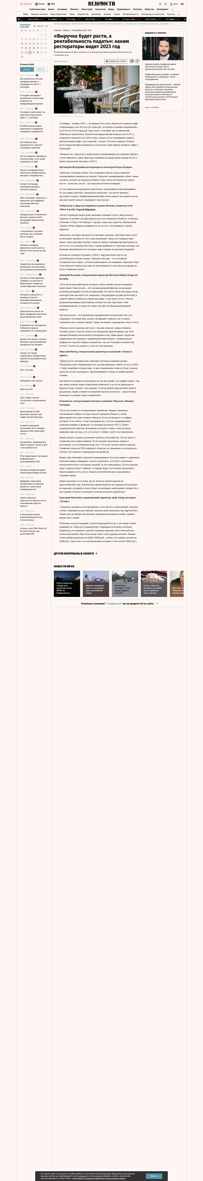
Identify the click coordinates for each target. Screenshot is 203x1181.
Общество (149, 9)
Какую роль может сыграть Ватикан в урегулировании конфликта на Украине (33, 342)
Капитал (107, 14)
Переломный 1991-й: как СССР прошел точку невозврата (97, 24)
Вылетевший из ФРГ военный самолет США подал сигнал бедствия (31, 414)
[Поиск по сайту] (165, 4)
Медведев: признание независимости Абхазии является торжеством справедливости (32, 485)
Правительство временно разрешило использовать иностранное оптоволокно (33, 267)
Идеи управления (58, 14)
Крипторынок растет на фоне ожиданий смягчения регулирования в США (33, 314)
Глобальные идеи (37, 9)
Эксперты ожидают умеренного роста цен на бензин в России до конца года (33, 249)
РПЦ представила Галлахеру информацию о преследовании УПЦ (33, 459)
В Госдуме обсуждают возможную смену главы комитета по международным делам (32, 99)
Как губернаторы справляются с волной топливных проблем (31, 145)
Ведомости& (83, 14)
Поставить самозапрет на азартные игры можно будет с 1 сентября (32, 115)
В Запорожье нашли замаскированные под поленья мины (31, 517)
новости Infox (64, 566)
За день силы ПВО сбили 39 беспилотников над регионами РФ (33, 531)
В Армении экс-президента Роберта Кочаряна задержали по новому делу (33, 328)
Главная (58, 30)
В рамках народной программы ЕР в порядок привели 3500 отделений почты (32, 429)
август (40, 26)
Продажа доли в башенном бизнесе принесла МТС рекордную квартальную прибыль (33, 218)
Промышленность (131, 14)
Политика (137, 9)
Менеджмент (162, 9)
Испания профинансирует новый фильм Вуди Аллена (33, 471)
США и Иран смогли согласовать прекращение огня (33, 400)
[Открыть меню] (182, 4)
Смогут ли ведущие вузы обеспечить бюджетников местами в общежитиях (32, 173)
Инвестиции (86, 9)
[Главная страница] (101, 4)
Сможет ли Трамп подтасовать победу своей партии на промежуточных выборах (33, 357)
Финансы (74, 9)
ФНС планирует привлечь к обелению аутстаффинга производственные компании (33, 202)
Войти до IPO (26, 389)
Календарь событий (25, 26)
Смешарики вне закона (31, 380)
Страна (117, 14)
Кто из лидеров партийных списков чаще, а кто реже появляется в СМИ (33, 159)
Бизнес (51, 9)
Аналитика (96, 14)
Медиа (111, 9)
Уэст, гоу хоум (26, 370)
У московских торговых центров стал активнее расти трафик (31, 234)
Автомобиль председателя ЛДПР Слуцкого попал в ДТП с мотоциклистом (33, 445)
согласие (82, 1176)
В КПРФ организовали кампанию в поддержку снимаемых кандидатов (31, 129)
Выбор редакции (61, 24)
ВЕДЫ (25, 14)
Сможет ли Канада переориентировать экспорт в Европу (30, 187)
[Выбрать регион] (160, 4)
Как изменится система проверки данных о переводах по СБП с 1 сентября (31, 83)
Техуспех (171, 14)
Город (72, 14)
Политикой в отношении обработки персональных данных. (99, 1178)
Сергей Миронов (85, 209)
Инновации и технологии (152, 14)
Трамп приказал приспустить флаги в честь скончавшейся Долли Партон (33, 502)
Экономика (62, 9)
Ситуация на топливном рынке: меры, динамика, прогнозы (151, 24)
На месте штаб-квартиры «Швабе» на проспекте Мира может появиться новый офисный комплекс (33, 282)
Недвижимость (123, 9)
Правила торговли (39, 14)
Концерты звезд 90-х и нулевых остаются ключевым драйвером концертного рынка (31, 298)
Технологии (100, 9)
